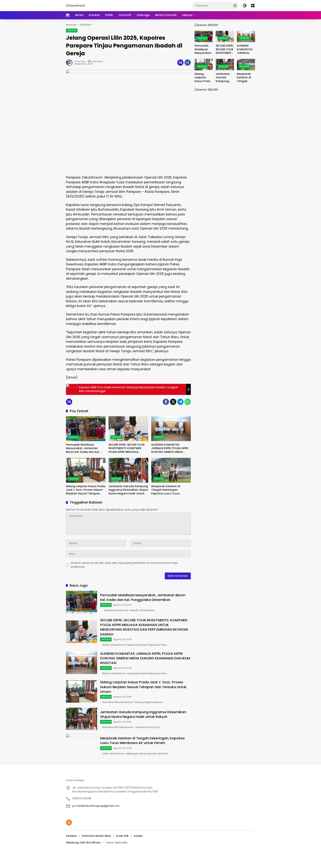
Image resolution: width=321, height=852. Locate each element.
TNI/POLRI (72, 30)
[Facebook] (166, 402)
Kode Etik (122, 836)
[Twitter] (173, 402)
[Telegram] (180, 402)
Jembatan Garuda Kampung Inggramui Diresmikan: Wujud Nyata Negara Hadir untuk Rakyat (128, 490)
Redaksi (71, 836)
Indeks (138, 836)
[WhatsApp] (187, 402)
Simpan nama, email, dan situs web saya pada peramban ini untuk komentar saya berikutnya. (124, 565)
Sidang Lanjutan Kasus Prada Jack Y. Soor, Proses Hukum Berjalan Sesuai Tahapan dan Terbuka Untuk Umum (85, 490)
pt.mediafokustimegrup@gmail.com (96, 806)
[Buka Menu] (253, 5)
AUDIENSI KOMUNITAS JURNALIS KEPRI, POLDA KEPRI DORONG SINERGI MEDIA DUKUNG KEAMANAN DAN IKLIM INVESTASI (169, 448)
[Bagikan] (187, 62)
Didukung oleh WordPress (83, 842)
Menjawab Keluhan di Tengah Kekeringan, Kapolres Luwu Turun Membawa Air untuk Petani (169, 490)
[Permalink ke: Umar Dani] (70, 62)
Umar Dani (79, 61)
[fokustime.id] (75, 5)
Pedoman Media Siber (96, 836)
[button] (235, 5)
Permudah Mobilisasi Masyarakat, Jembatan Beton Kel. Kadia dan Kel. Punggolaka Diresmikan (82, 448)
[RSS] (69, 822)
